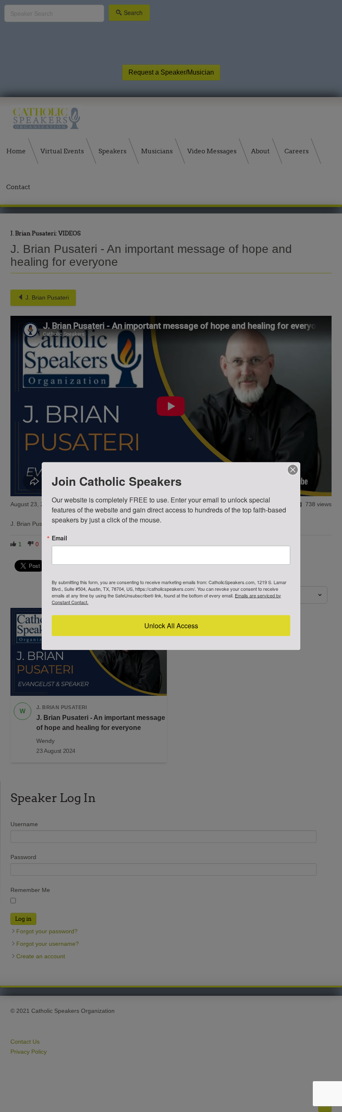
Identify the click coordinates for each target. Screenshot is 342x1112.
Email (59, 537)
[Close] (293, 470)
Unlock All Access (171, 625)
